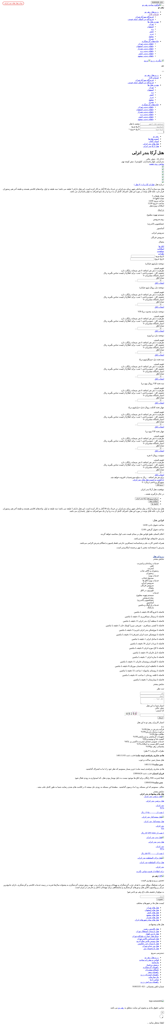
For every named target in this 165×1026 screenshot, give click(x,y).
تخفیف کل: (159, 273)
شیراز (151, 39)
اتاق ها (161, 246)
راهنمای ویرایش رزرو (150, 982)
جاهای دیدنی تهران (146, 44)
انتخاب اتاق (159, 283)
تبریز (152, 34)
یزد (152, 29)
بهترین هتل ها (153, 22)
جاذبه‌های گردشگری (150, 41)
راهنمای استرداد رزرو (150, 975)
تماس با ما (154, 979)
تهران (151, 24)
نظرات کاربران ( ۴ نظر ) (144, 184)
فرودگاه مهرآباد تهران (144, 17)
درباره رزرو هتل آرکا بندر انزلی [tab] (147, 499)
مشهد (151, 36)
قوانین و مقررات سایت (149, 960)
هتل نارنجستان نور (151, 948)
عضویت (160, 899)
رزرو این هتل (158, 556)
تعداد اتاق (160, 278)
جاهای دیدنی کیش (146, 53)
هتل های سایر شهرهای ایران (147, 920)
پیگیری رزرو (156, 61)
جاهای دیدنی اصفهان (145, 46)
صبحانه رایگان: (130, 270)
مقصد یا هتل (134, 124)
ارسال (161, 718)
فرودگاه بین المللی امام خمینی (141, 19)
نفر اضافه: (147, 270)
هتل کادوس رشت (151, 929)
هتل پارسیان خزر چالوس (148, 943)
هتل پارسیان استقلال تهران (147, 931)
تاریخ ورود (135, 126)
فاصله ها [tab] (155, 504)
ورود (146, 61)
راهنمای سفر (153, 972)
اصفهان (150, 27)
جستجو (160, 132)
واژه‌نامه (155, 962)
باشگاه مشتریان (152, 970)
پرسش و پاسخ (153, 965)
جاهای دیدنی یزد (147, 51)
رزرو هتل (160, 485)
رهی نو (121, 1008)
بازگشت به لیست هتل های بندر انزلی (148, 480)
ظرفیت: (160, 270)
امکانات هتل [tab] (153, 501)
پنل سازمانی (153, 977)
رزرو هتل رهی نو (152, 12)
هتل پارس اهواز (152, 934)
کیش (151, 31)
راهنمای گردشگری (151, 967)
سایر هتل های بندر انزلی (13, 3)
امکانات (160, 249)
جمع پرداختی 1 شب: (144, 273)
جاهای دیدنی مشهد (146, 56)
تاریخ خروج (135, 129)
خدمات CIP (154, 14)
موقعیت (160, 251)
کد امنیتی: (160, 710)
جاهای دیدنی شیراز (146, 49)
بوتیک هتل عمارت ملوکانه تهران (145, 936)
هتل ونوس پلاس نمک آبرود (147, 941)
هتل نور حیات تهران (150, 946)
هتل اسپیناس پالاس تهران (148, 939)
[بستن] (163, 71)
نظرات (161, 254)
